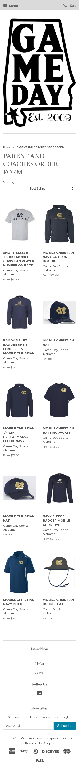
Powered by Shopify (39, 743)
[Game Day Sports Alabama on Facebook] (39, 694)
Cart (72, 5)
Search (40, 672)
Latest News (39, 649)
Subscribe (64, 725)
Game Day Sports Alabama (52, 738)
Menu (13, 6)
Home (6, 147)
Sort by (9, 182)
